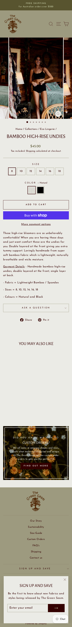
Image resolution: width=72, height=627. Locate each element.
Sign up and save (35, 569)
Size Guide (36, 533)
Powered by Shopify (36, 624)
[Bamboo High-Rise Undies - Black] (17, 405)
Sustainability (36, 527)
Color (36, 183)
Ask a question (36, 308)
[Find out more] (36, 453)
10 (21, 171)
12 (31, 171)
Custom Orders (36, 539)
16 (50, 171)
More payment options (36, 224)
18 (59, 171)
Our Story (36, 521)
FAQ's (36, 545)
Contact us (36, 558)
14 (40, 171)
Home (19, 129)
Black (40, 190)
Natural (31, 190)
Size (36, 164)
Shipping (30, 151)
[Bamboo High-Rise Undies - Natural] (13, 405)
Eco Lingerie (47, 129)
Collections (31, 129)
